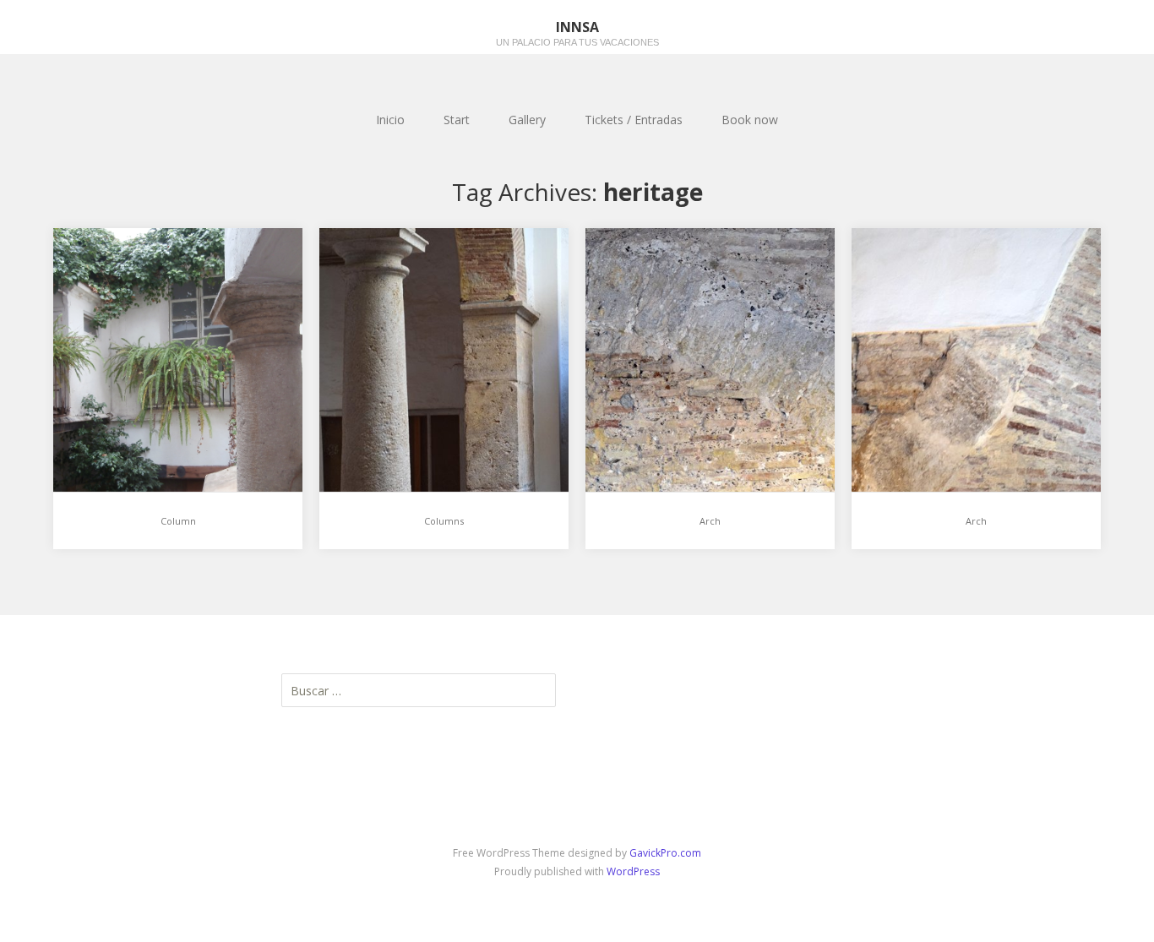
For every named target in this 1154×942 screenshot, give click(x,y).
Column (178, 521)
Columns (444, 521)
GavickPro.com (665, 853)
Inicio (390, 120)
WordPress (633, 871)
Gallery (527, 120)
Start (457, 120)
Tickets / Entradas (634, 120)
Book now (749, 120)
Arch (710, 521)
